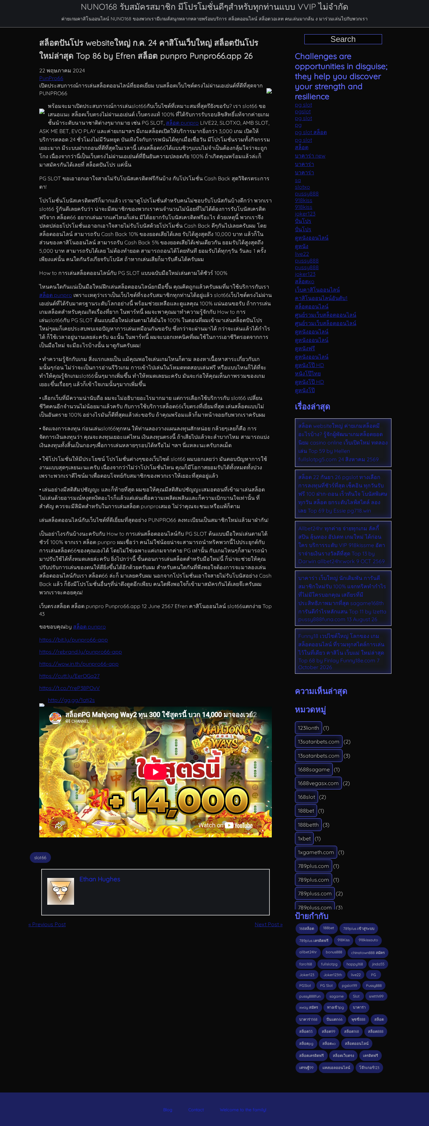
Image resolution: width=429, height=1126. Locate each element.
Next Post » (269, 924)
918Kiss (344, 940)
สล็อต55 (306, 1031)
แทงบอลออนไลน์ (336, 1067)
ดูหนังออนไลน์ (311, 237)
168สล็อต (306, 928)
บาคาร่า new (310, 155)
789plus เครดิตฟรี (313, 940)
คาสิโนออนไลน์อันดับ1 (321, 298)
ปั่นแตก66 (334, 1019)
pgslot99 (349, 985)
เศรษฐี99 (306, 1067)
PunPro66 (51, 78)
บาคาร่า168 (308, 1019)
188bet (306, 810)
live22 (302, 253)
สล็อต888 (375, 1031)
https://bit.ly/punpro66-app (73, 639)
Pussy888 (374, 985)
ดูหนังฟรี (305, 348)
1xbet (304, 838)
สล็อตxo (304, 281)
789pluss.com (315, 893)
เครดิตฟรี (370, 1055)
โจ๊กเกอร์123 (369, 1067)
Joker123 (306, 974)
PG (373, 974)
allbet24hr (308, 952)
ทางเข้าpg (335, 1007)
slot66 (40, 857)
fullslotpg (329, 964)
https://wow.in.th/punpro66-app (79, 663)
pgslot (303, 111)
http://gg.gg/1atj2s (71, 700)
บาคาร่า (304, 164)
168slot (306, 796)
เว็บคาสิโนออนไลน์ (317, 289)
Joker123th (332, 974)
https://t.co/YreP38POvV (69, 688)
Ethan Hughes (99, 879)
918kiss (303, 200)
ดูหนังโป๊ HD (309, 365)
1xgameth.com (316, 852)
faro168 (305, 964)
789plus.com (313, 866)
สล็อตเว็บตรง (343, 1055)
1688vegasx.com (318, 783)
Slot (356, 996)
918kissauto (368, 940)
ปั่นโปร (303, 221)
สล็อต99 (328, 1031)
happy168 (355, 964)
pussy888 (307, 193)
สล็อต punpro (182, 122)
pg (298, 124)
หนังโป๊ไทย (308, 373)
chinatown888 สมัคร (368, 952)
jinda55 (378, 964)
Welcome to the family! (243, 1109)
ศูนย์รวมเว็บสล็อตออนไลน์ (325, 314)
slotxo (302, 186)
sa (298, 180)
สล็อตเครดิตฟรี (311, 1055)
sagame (336, 996)
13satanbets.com (319, 741)
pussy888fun (309, 996)
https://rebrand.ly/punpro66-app (80, 651)
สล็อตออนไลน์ (311, 306)
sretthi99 (376, 996)
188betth (308, 824)
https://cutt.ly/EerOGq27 (69, 675)
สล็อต (301, 147)
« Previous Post (47, 924)
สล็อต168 (351, 1031)
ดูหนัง (301, 246)
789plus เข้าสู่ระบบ (358, 928)
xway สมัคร (308, 1007)
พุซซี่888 (358, 1019)
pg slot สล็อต (311, 132)
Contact (196, 1109)
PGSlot (305, 985)
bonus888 (334, 952)
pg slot (303, 104)
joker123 (305, 213)
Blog (167, 1109)
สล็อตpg (306, 1043)
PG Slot (326, 985)
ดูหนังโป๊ (305, 390)
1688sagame (314, 769)
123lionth (308, 727)
